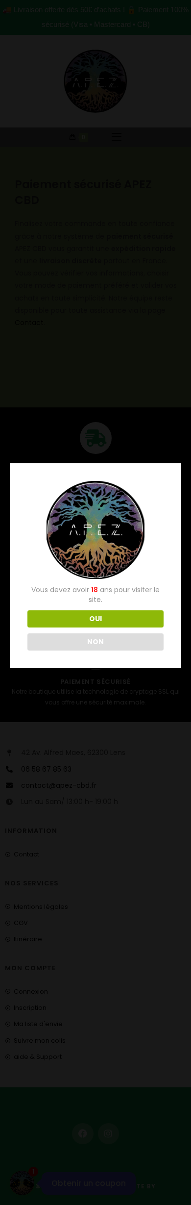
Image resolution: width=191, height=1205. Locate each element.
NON (95, 642)
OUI (95, 619)
